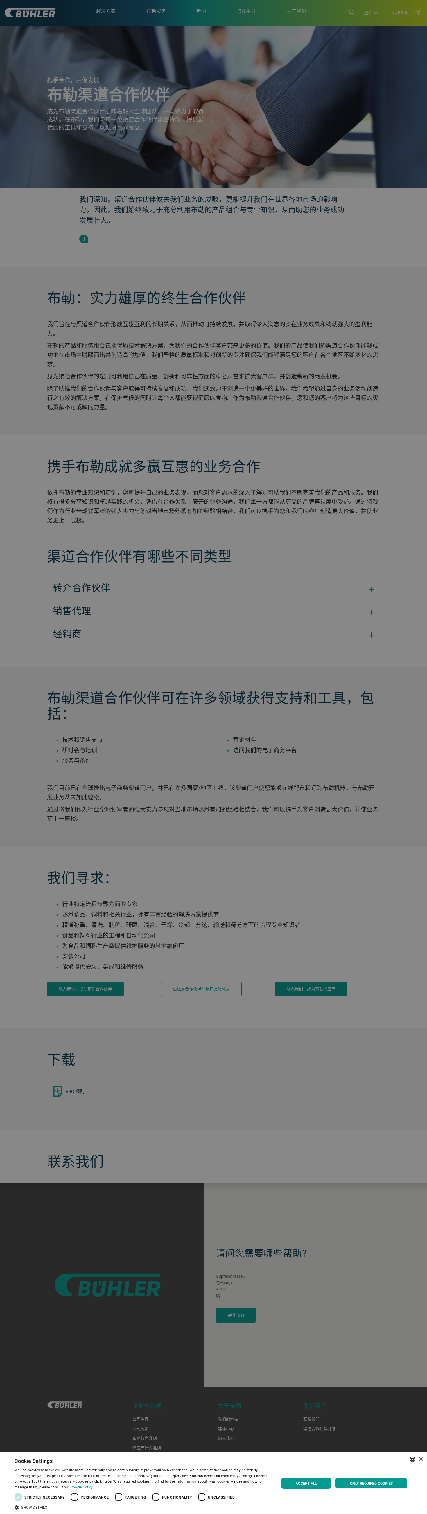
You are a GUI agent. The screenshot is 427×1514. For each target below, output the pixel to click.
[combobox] (412, 1459)
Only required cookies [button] (371, 1483)
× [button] (420, 1459)
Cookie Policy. (82, 1487)
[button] (143, 1507)
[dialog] (213, 1483)
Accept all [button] (306, 1483)
